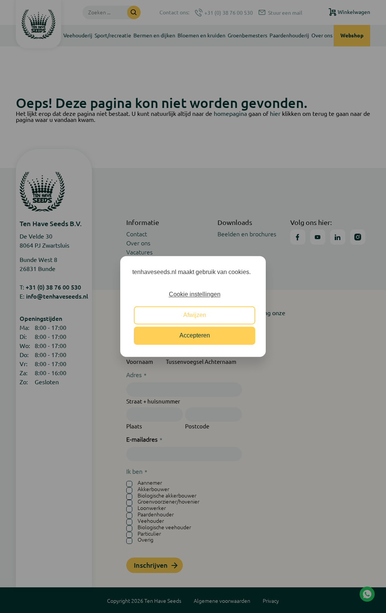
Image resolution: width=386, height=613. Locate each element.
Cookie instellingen (195, 294)
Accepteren (194, 336)
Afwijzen (194, 315)
